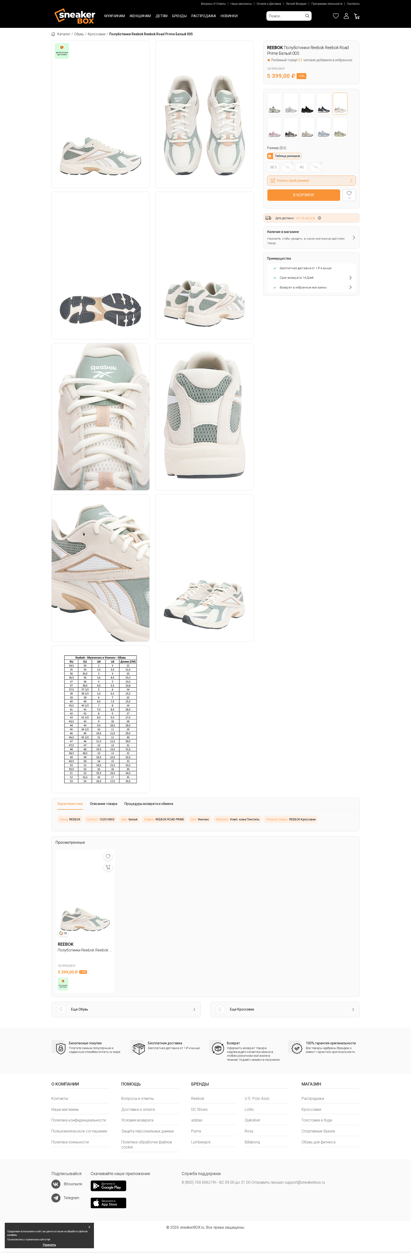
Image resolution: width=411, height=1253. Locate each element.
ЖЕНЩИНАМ (140, 16)
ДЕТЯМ (161, 16)
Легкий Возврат (296, 3)
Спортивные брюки (318, 1131)
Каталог (63, 34)
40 (301, 167)
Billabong (252, 1142)
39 (287, 167)
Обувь (79, 34)
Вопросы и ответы (137, 1098)
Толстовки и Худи (317, 1120)
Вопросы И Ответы (213, 3)
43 (316, 167)
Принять (49, 1245)
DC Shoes (199, 1109)
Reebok (197, 1098)
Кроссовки (96, 34)
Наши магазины (241, 3)
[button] (346, 16)
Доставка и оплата (138, 1109)
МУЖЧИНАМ (114, 16)
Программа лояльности (326, 3)
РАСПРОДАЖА (203, 16)
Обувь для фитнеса (318, 1142)
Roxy (249, 1131)
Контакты (353, 3)
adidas (196, 1120)
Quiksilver (252, 1120)
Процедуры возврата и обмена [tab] (148, 804)
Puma (196, 1131)
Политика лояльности (70, 1142)
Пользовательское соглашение (79, 1131)
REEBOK (275, 47)
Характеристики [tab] (70, 804)
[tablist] (205, 804)
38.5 (273, 167)
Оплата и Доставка (269, 3)
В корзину (303, 195)
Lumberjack (201, 1142)
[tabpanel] (205, 820)
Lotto (249, 1109)
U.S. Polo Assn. (257, 1098)
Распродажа (313, 1098)
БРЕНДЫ (179, 16)
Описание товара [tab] (103, 804)
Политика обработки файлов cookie (146, 1144)
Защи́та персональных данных (147, 1131)
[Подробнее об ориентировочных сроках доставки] (319, 218)
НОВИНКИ (229, 16)
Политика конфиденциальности (78, 1120)
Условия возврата (137, 1120)
